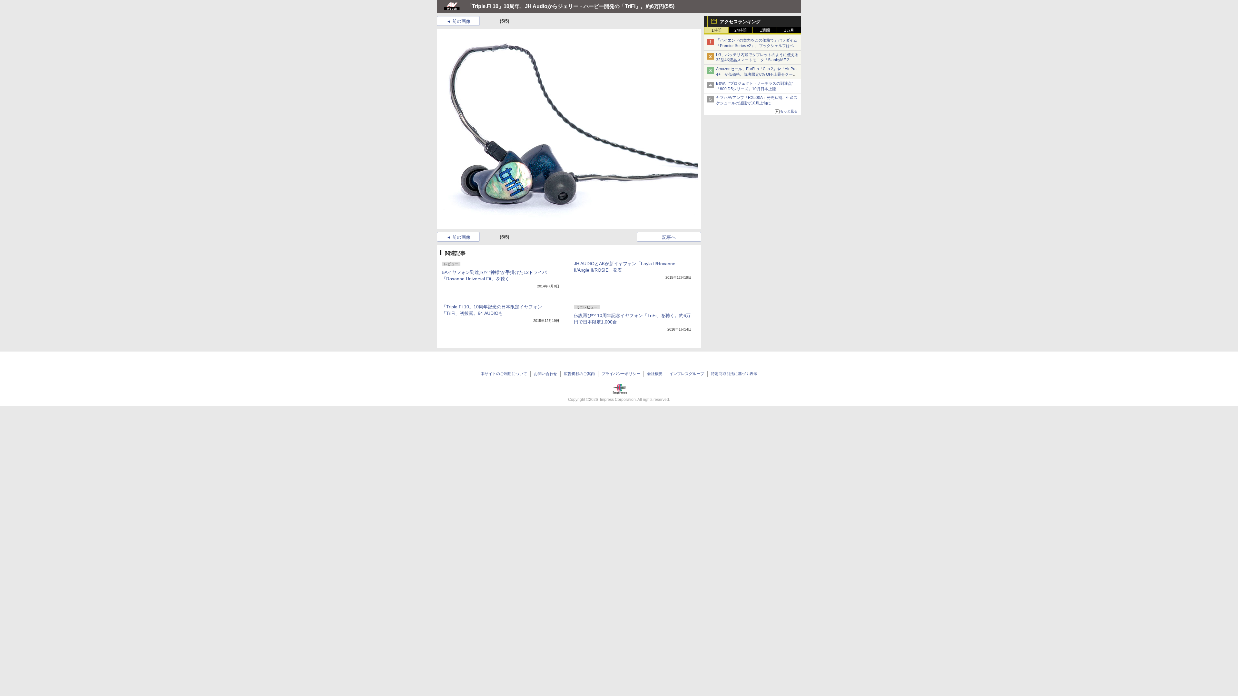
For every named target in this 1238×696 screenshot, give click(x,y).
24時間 (740, 30)
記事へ (669, 237)
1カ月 (789, 30)
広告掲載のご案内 (579, 374)
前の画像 (461, 21)
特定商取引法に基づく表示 (734, 374)
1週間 (765, 30)
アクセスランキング (740, 21)
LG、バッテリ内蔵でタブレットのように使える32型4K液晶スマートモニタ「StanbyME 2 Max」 (757, 60)
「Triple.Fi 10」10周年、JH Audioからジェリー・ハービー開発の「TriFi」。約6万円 (565, 6)
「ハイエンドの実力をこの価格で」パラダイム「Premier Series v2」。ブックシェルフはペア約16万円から (757, 45)
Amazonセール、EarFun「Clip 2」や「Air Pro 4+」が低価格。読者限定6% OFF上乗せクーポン (756, 74)
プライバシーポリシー (621, 374)
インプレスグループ (686, 374)
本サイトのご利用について (504, 374)
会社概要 (655, 374)
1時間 (717, 30)
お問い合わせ (545, 374)
